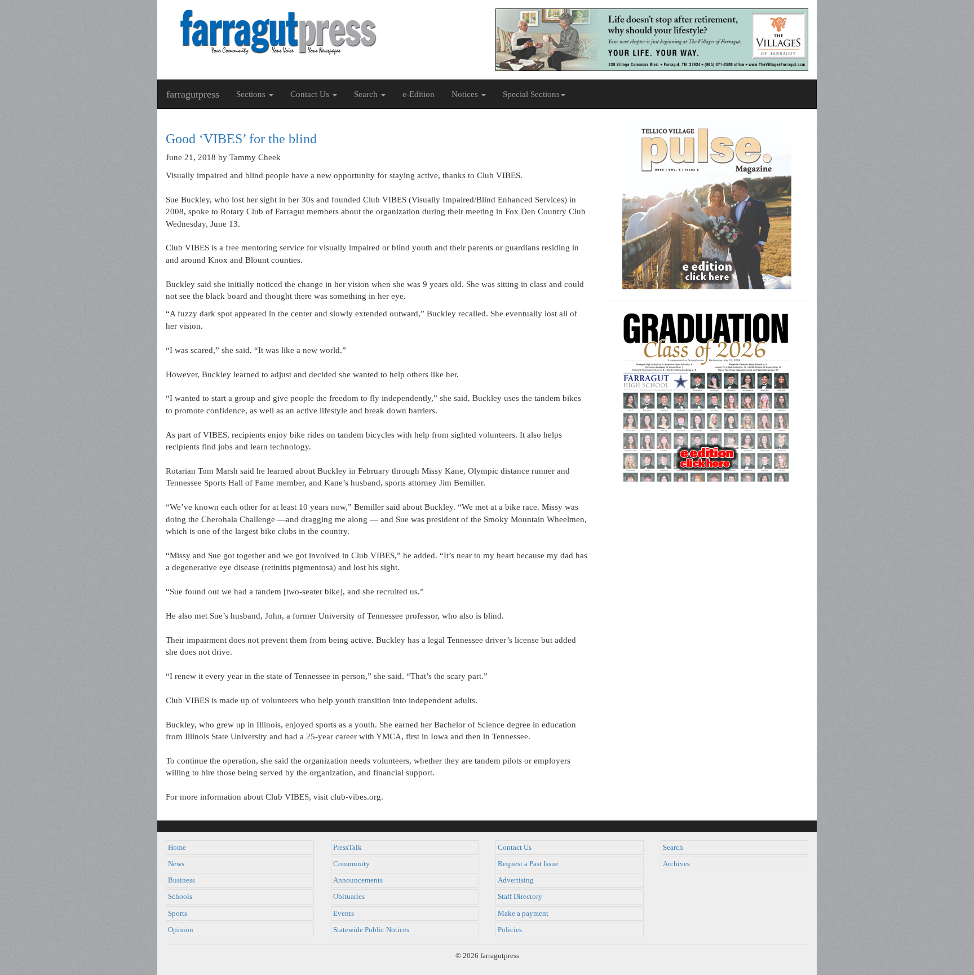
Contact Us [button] (310, 94)
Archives (676, 864)
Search (673, 848)
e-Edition (418, 94)
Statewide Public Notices (371, 930)
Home (177, 848)
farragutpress (192, 94)
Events (343, 913)
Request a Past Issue (528, 864)
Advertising (516, 880)
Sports (177, 913)
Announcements (358, 880)
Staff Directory (520, 897)
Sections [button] (252, 94)
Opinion (180, 930)
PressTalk (347, 848)
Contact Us (515, 848)
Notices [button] (465, 94)
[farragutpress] (322, 32)
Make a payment (523, 913)
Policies (510, 930)
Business (181, 880)
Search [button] (367, 94)
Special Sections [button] (531, 94)
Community (351, 864)
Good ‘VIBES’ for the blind (241, 138)
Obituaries (349, 897)
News (176, 864)
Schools (180, 897)
